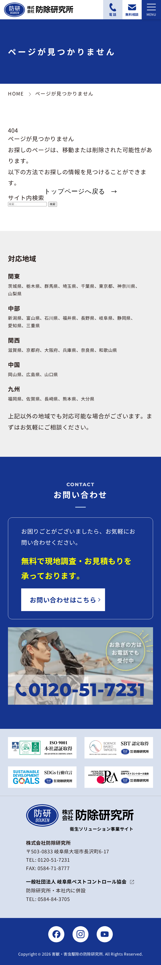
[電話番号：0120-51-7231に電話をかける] (112, 9)
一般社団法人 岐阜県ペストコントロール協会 (76, 881)
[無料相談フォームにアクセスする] (132, 9)
